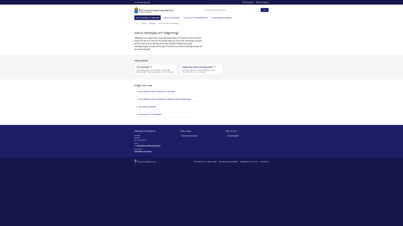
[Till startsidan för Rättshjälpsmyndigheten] (153, 10)
